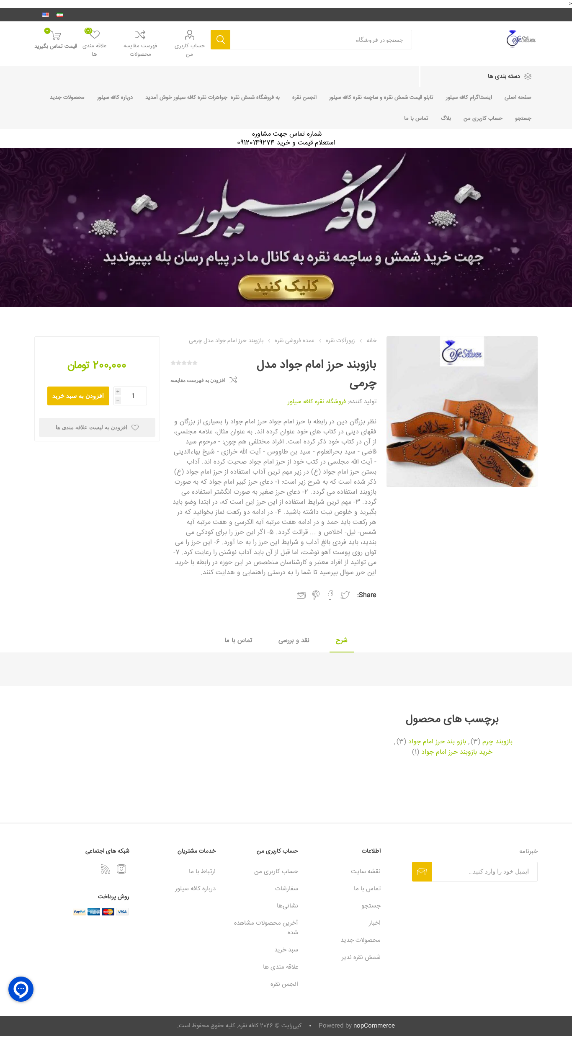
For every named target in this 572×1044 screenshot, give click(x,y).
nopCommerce (374, 1026)
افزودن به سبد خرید (78, 395)
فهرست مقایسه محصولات (140, 50)
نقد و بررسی (293, 640)
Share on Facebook (330, 595)
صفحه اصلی (518, 97)
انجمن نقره (304, 97)
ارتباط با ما (202, 871)
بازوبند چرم (497, 742)
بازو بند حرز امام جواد (437, 742)
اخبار (375, 923)
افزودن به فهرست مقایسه (197, 380)
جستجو (220, 39)
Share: (366, 595)
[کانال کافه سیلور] (286, 227)
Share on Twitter (345, 595)
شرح (342, 640)
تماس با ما (416, 118)
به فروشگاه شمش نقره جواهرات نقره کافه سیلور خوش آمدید (212, 97)
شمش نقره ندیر (361, 957)
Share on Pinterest (316, 595)
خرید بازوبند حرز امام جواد (456, 753)
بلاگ (446, 118)
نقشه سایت (366, 871)
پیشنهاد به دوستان (301, 595)
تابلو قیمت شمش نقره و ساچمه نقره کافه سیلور (381, 97)
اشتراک (422, 872)
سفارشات (286, 889)
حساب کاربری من (190, 50)
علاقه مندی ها (280, 967)
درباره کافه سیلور (115, 97)
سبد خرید (286, 950)
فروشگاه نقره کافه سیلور (317, 402)
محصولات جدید (67, 97)
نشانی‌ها (287, 906)
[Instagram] (121, 869)
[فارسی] (60, 14)
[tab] (342, 640)
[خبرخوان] (105, 869)
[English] (45, 14)
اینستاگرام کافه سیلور (469, 97)
